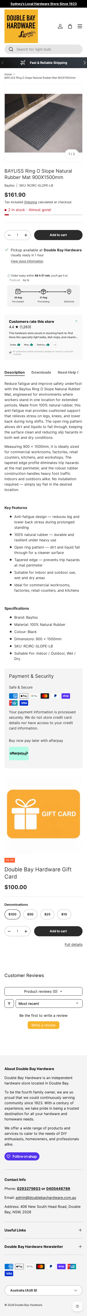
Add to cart (58, 235)
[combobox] (43, 49)
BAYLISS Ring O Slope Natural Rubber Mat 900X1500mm (40, 77)
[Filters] (9, 1003)
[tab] (14, 372)
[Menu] (80, 26)
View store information (27, 261)
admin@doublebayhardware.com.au (46, 1197)
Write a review (43, 1025)
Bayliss (9, 185)
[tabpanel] (43, 521)
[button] (70, 26)
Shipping (30, 202)
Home (8, 74)
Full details (74, 944)
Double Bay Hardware (28, 1305)
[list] (43, 815)
